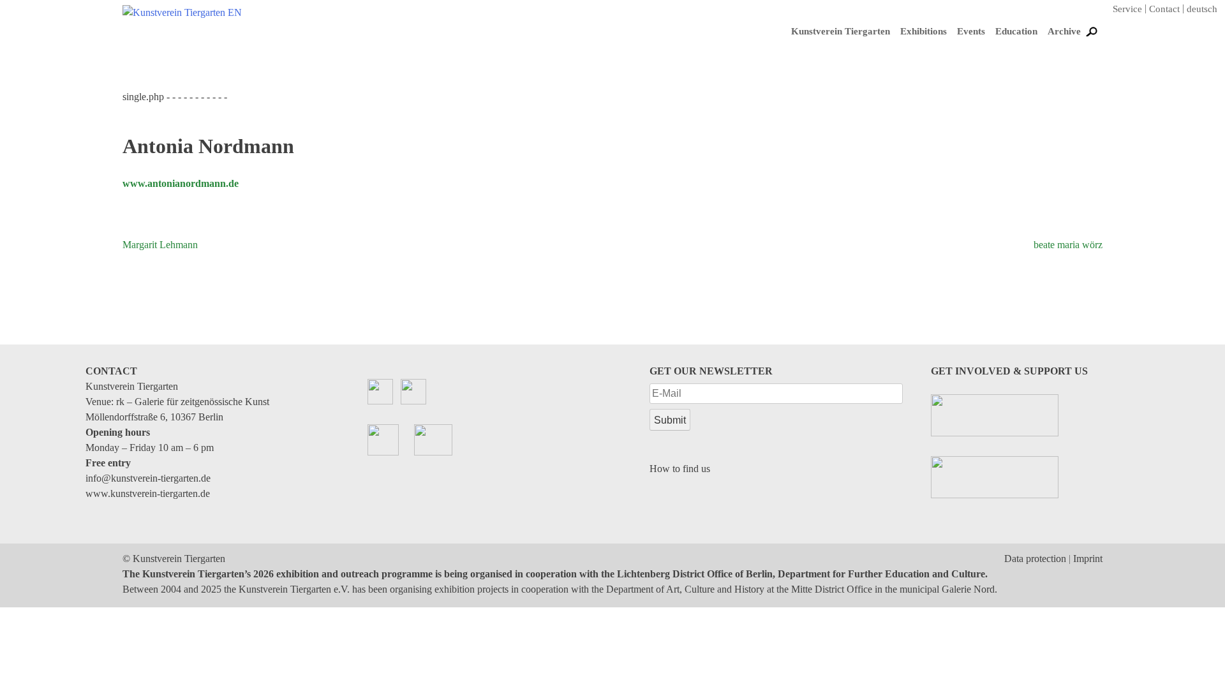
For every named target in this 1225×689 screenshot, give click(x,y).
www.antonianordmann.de (180, 183)
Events (971, 31)
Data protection (1035, 558)
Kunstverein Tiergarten (840, 31)
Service (1127, 9)
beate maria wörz (1068, 244)
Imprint (1087, 558)
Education (1016, 31)
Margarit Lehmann (160, 244)
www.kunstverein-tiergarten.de (147, 493)
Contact (1164, 9)
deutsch (1202, 9)
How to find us (680, 468)
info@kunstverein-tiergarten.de (148, 478)
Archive (1064, 31)
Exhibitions (923, 31)
